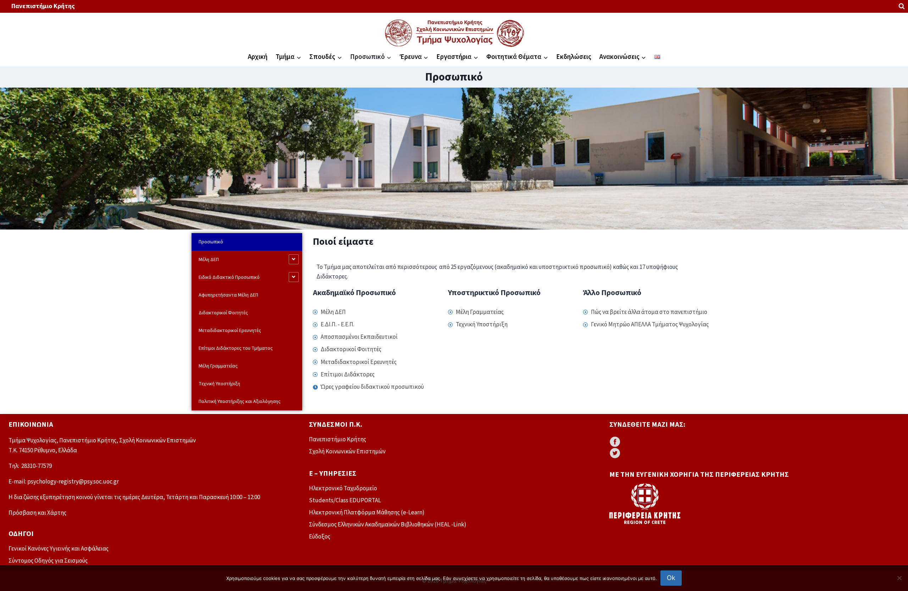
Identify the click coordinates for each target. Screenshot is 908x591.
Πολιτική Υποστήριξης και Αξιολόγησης (240, 401)
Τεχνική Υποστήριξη (219, 383)
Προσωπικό (211, 241)
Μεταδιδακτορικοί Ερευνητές (230, 330)
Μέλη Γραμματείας (218, 366)
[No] (899, 577)
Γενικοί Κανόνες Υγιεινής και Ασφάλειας (59, 549)
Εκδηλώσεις (573, 57)
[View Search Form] (901, 6)
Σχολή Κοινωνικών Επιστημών (347, 451)
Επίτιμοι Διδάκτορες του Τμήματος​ (236, 348)
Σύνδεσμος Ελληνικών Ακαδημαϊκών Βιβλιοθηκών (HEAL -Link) (387, 524)
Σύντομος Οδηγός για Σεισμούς (48, 561)
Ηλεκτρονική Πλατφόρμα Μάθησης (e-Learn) (367, 512)
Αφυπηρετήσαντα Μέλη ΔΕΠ (228, 295)
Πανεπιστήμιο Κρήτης (43, 6)
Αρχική (257, 57)
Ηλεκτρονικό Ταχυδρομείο (343, 488)
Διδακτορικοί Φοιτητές (223, 312)
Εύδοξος (319, 536)
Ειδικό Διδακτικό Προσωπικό (229, 277)
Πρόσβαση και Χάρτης (37, 513)
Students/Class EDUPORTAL (345, 500)
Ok (671, 577)
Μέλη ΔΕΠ (209, 259)
